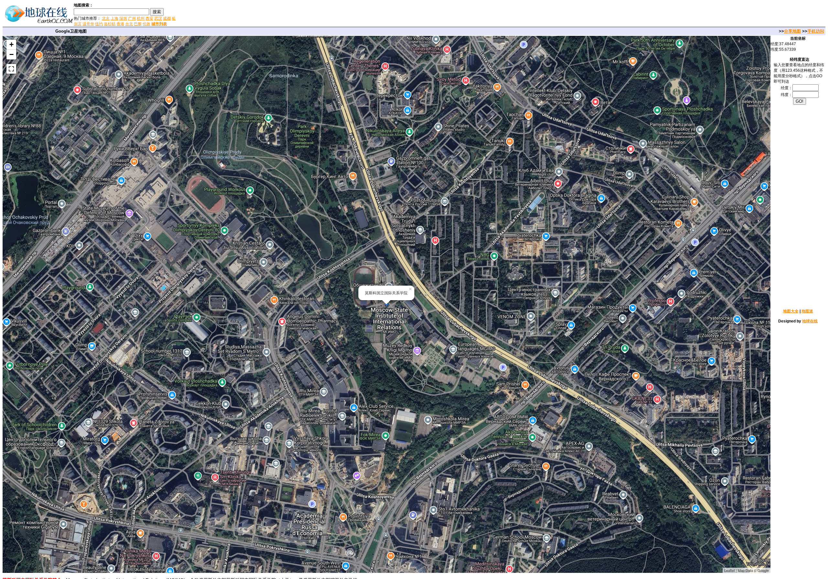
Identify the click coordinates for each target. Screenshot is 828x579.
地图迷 (807, 311)
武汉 (158, 18)
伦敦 (146, 24)
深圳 (123, 18)
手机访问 (815, 31)
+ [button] (11, 44)
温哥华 (88, 24)
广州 (132, 18)
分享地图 (792, 31)
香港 (120, 24)
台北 (129, 24)
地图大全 (791, 311)
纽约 (99, 24)
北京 (106, 18)
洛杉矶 (109, 24)
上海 (114, 18)
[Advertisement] (255, 14)
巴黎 (138, 24)
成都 (167, 18)
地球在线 (810, 321)
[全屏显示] (11, 69)
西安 (149, 18)
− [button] (11, 54)
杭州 (141, 18)
